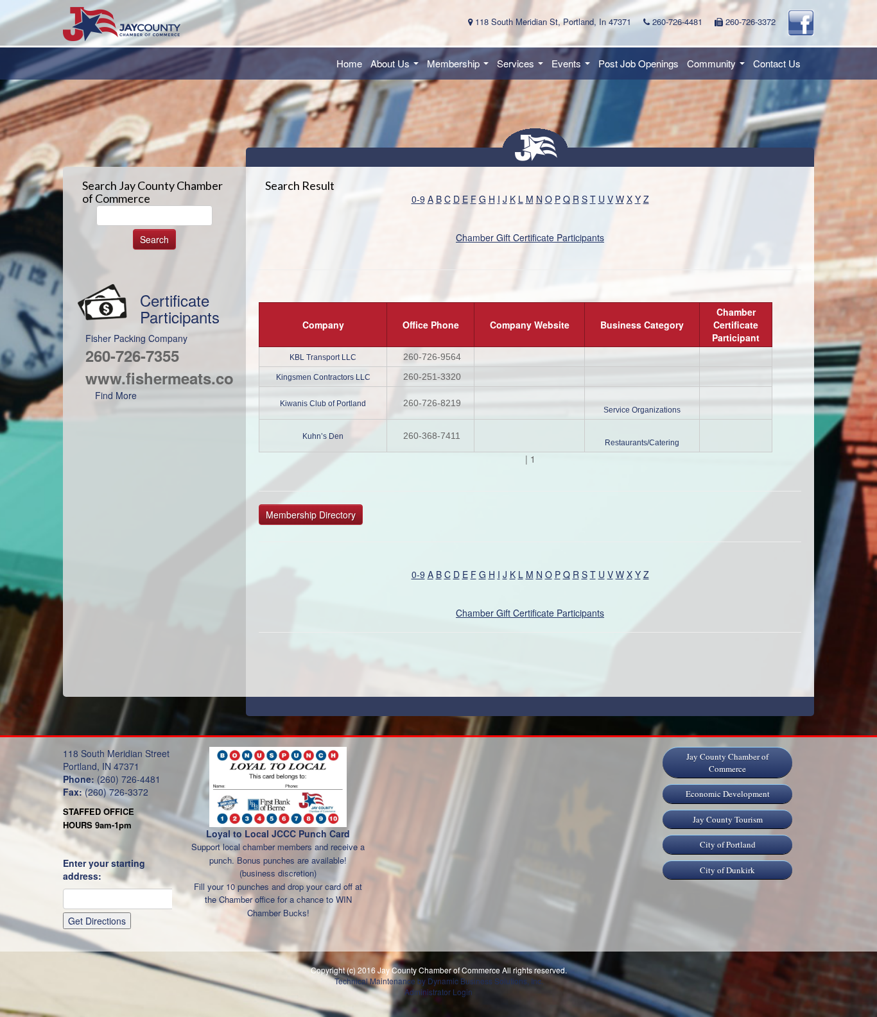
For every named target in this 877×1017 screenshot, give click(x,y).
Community (718, 67)
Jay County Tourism (728, 819)
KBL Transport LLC (323, 357)
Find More (116, 395)
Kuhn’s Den (322, 436)
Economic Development (728, 793)
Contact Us (777, 63)
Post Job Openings (638, 63)
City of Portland (728, 844)
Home (349, 63)
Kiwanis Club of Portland (323, 403)
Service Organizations (642, 410)
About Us (396, 67)
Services (522, 67)
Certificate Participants (180, 308)
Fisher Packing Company (136, 338)
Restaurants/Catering (642, 442)
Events (572, 67)
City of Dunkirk (727, 870)
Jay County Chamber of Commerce (727, 762)
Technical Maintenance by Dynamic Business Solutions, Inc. (438, 980)
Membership (459, 67)
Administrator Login (438, 991)
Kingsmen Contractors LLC (323, 377)
